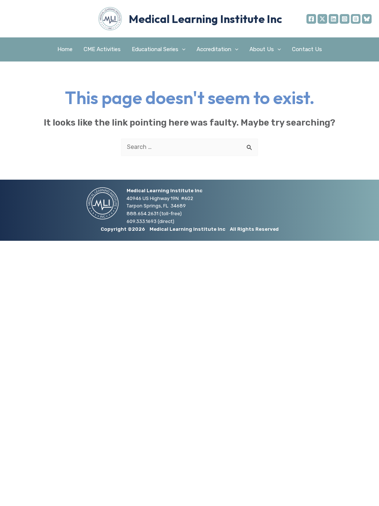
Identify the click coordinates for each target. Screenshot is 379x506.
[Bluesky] (367, 19)
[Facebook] (311, 19)
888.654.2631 (142, 213)
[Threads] (355, 19)
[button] (181, 49)
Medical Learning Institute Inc (205, 19)
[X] (322, 19)
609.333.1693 (142, 221)
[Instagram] (344, 19)
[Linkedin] (333, 19)
